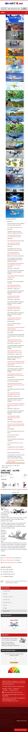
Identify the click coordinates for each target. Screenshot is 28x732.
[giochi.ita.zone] (14, 8)
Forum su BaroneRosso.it (8, 557)
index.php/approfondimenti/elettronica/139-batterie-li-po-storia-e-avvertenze (15, 265)
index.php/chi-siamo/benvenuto (14, 227)
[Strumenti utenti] (25, 475)
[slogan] (14, 3)
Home (3, 465)
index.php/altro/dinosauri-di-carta (15, 442)
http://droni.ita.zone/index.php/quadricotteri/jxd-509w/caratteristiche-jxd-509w (15, 425)
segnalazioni (16, 645)
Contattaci (7, 581)
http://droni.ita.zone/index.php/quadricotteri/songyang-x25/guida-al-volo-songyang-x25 (15, 363)
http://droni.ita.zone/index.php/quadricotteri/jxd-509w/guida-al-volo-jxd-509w (15, 405)
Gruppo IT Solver (17, 694)
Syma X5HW (14, 620)
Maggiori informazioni (22, 720)
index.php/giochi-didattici (13, 435)
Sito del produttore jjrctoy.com (9, 562)
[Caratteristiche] (4, 484)
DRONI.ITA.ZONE (6, 681)
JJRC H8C (16, 465)
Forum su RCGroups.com (8, 560)
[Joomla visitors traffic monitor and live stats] (12, 692)
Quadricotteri (9, 465)
